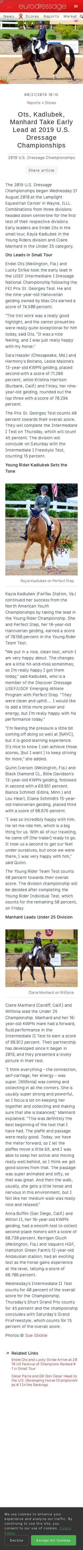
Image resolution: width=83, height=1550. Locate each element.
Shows (50, 102)
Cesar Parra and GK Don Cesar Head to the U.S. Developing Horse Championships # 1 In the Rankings (44, 1380)
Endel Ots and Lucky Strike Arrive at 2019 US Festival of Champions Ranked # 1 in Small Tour (44, 1364)
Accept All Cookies (53, 1540)
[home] (37, 6)
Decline (16, 1540)
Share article (41, 170)
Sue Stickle (36, 1335)
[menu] (76, 6)
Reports (33, 102)
